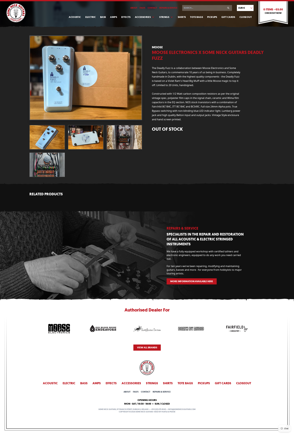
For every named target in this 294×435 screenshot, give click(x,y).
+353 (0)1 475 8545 (158, 409)
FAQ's (142, 7)
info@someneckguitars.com (182, 409)
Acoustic (75, 17)
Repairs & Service (168, 7)
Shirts (182, 17)
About (133, 7)
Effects (126, 17)
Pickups (212, 17)
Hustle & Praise (168, 412)
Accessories (143, 17)
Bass (103, 17)
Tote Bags (196, 17)
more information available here (191, 281)
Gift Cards (228, 17)
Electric (90, 17)
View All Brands (147, 347)
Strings (164, 17)
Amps (113, 17)
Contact (152, 7)
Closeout (245, 17)
